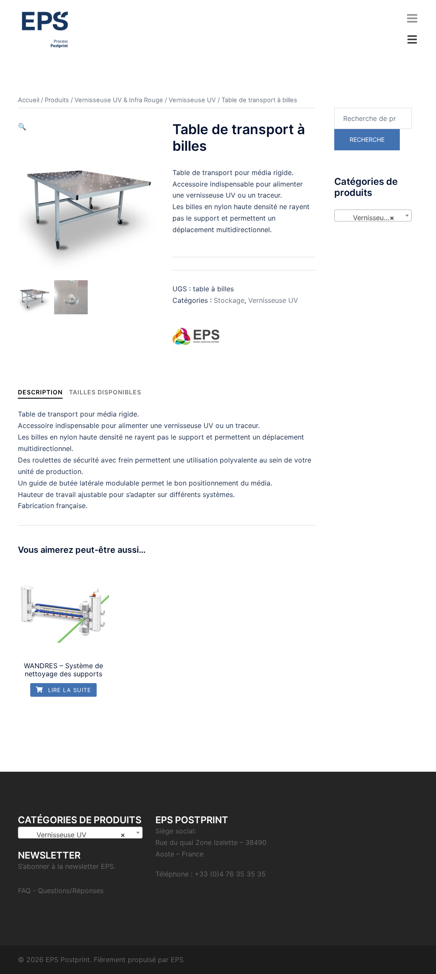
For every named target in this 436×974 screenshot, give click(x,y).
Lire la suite (68, 690)
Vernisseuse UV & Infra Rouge (119, 100)
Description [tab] (40, 392)
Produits (57, 100)
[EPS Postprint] (45, 29)
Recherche (367, 139)
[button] (22, 126)
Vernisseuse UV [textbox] (375, 217)
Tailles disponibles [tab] (105, 392)
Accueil (28, 100)
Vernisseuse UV (192, 100)
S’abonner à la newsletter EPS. (66, 866)
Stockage (229, 300)
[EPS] (195, 336)
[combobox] (373, 215)
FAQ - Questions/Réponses (60, 890)
